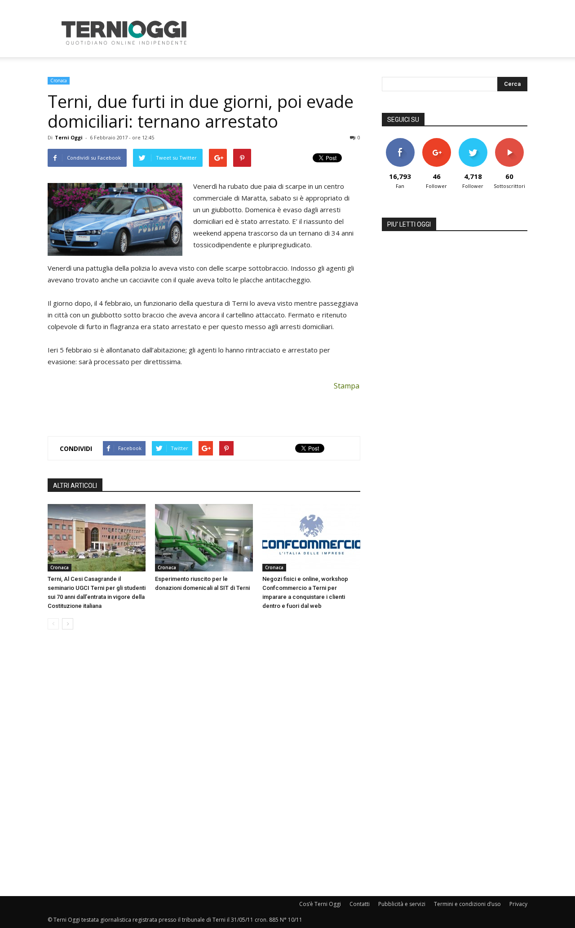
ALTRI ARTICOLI (75, 485)
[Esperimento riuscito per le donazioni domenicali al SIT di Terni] (204, 537)
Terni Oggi (69, 137)
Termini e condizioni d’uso (467, 904)
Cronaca (58, 80)
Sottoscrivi (509, 141)
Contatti (359, 904)
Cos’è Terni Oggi (320, 904)
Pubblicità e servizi (401, 904)
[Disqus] (204, 763)
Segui (436, 141)
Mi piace (400, 141)
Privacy (518, 904)
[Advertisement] (363, 33)
